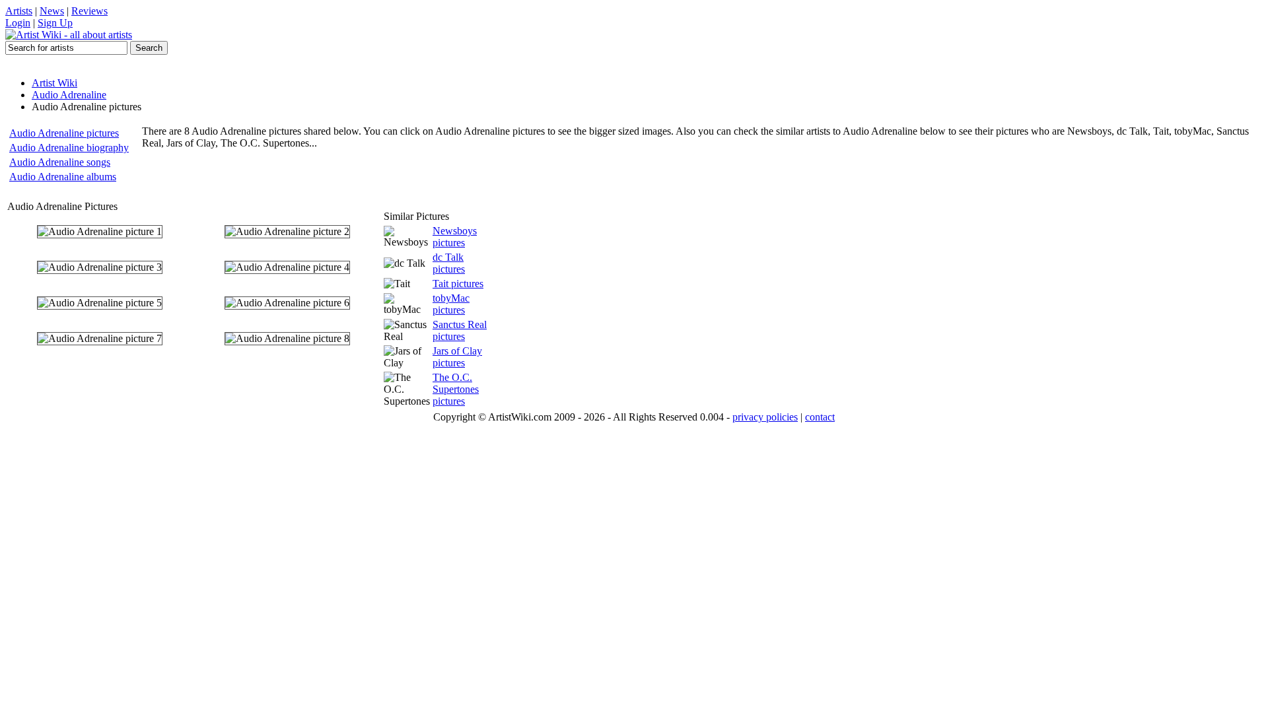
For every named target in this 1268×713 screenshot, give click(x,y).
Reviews (89, 11)
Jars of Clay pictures (457, 356)
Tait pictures (458, 283)
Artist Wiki (54, 82)
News (52, 11)
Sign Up (55, 22)
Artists (18, 11)
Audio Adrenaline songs (59, 162)
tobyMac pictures (451, 304)
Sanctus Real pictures (460, 330)
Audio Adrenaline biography (69, 147)
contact (820, 417)
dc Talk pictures (449, 263)
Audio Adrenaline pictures (64, 133)
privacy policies (765, 417)
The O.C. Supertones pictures (456, 389)
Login (17, 22)
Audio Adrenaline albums (62, 176)
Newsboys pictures (455, 236)
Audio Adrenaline (69, 94)
